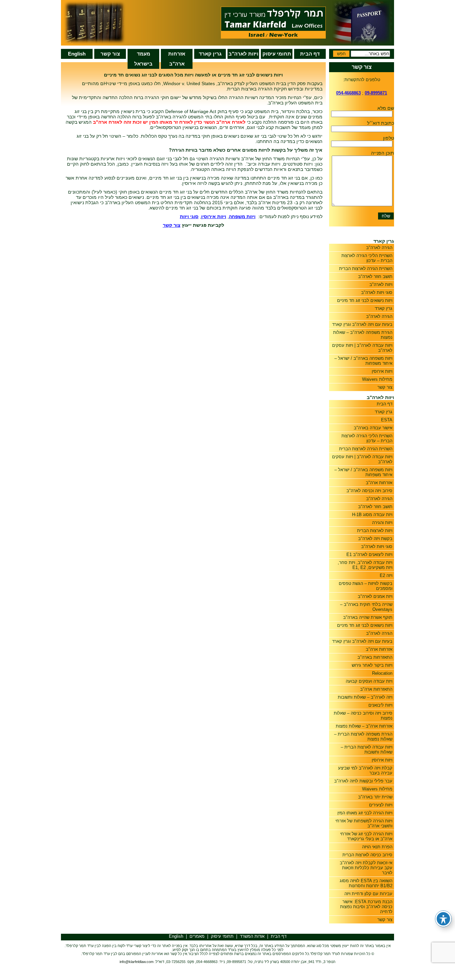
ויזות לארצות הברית (374, 530)
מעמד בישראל (143, 59)
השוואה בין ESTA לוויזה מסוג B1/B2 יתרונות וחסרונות (366, 883)
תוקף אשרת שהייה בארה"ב (367, 617)
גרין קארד (210, 54)
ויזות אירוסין (382, 371)
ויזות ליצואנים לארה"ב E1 (369, 554)
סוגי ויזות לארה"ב (376, 292)
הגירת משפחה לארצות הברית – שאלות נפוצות (363, 737)
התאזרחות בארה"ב (374, 657)
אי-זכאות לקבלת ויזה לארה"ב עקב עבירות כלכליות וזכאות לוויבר (366, 867)
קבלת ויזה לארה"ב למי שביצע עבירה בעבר (365, 770)
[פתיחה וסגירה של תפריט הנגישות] (443, 919)
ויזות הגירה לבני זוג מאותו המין (364, 812)
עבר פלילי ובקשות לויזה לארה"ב (363, 780)
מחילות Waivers (377, 379)
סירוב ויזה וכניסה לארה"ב (369, 490)
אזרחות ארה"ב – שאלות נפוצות (364, 726)
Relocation (382, 673)
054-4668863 (348, 92)
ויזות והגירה (382, 522)
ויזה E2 (386, 575)
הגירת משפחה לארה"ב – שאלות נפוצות (362, 335)
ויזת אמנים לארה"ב (375, 596)
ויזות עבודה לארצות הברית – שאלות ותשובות (366, 750)
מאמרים (197, 936)
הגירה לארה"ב (379, 247)
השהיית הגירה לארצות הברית (365, 268)
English (77, 54)
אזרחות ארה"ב (176, 59)
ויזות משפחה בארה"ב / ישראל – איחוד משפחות (363, 361)
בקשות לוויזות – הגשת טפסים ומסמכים (365, 586)
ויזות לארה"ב (243, 54)
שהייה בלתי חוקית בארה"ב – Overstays (366, 607)
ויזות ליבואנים (380, 705)
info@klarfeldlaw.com (137, 962)
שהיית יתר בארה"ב (375, 796)
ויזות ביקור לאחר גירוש (372, 665)
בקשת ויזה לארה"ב (375, 538)
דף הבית (310, 54)
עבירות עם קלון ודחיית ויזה (368, 893)
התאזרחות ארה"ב (376, 689)
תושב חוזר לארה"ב (375, 276)
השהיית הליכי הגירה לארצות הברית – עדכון (366, 258)
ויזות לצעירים (380, 804)
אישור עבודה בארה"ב (373, 427)
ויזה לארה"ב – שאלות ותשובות (365, 697)
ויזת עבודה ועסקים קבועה (369, 681)
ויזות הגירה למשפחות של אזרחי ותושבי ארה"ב (363, 823)
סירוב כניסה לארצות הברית (367, 854)
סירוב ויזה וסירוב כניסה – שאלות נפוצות (363, 716)
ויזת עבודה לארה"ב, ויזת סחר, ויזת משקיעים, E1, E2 (365, 565)
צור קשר (110, 54)
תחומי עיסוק (276, 54)
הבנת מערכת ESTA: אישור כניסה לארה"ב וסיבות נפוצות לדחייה (366, 906)
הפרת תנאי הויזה (377, 846)
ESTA (386, 419)
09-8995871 (376, 92)
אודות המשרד (252, 936)
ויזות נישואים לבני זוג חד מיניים (364, 300)
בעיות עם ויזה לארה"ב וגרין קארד (362, 324)
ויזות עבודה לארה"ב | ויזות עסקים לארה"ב (362, 348)
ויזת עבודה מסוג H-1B (372, 514)
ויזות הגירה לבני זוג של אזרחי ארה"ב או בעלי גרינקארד (366, 836)
